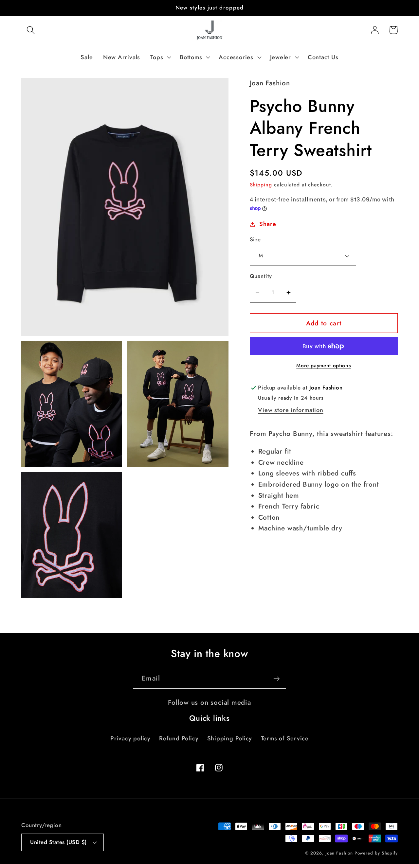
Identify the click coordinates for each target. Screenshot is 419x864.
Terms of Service (285, 738)
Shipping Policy (229, 738)
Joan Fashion (340, 853)
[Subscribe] (276, 679)
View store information (290, 410)
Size (255, 239)
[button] (30, 30)
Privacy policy (130, 738)
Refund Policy (178, 738)
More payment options (323, 365)
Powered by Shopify (376, 853)
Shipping (261, 184)
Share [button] (267, 224)
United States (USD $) (58, 842)
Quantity (261, 276)
